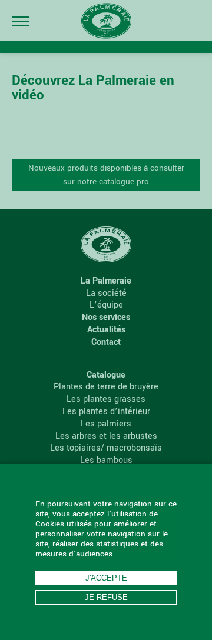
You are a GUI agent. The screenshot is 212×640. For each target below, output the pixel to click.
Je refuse (106, 597)
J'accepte (106, 578)
